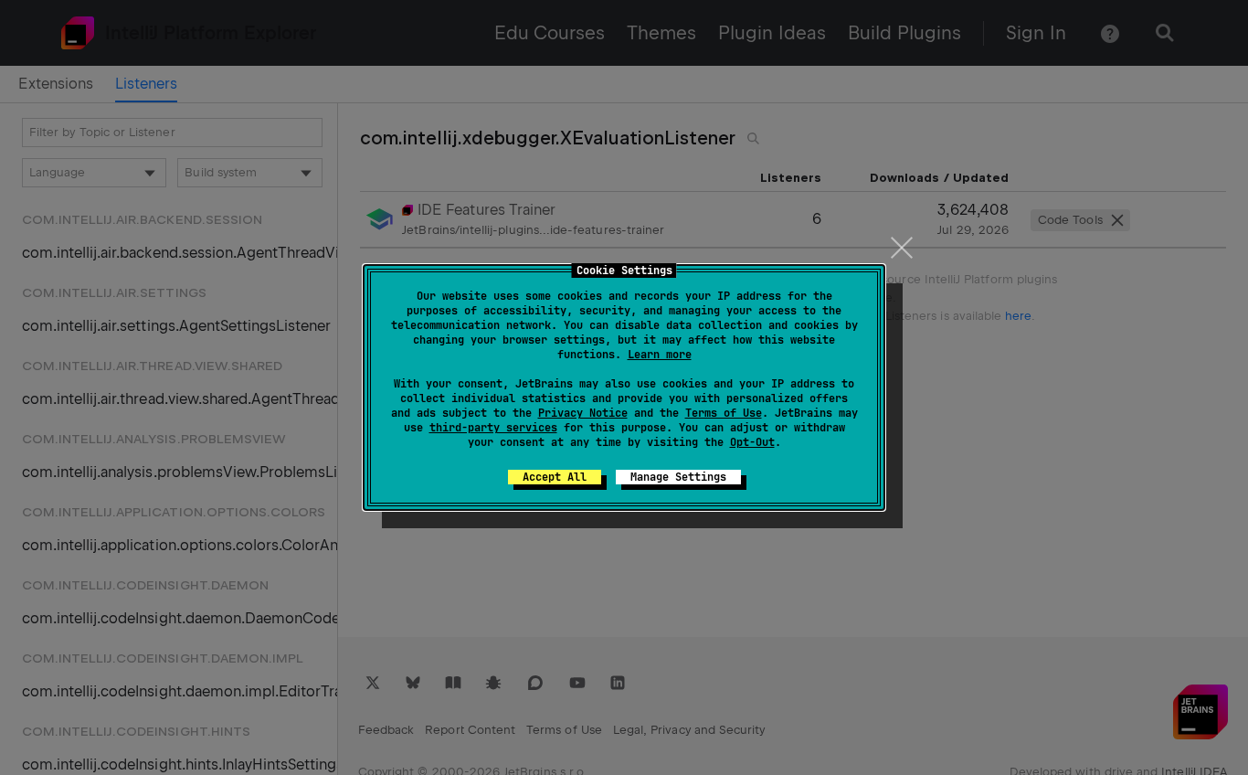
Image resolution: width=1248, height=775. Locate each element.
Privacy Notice (583, 413)
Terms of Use (723, 413)
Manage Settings (678, 477)
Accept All (555, 477)
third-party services (493, 427)
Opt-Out (752, 442)
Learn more (660, 354)
